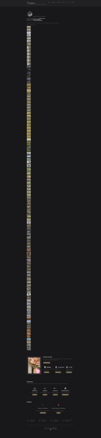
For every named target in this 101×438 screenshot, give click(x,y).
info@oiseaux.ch (67, 421)
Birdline (49, 2)
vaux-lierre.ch (58, 372)
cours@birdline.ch (56, 421)
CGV (53, 427)
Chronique (58, 2)
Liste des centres (46, 362)
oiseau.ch (44, 394)
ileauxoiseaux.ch (65, 394)
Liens (66, 2)
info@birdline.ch (32, 421)
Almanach (53, 2)
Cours (62, 2)
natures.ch (55, 394)
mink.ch (58, 412)
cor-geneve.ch (69, 372)
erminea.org (46, 372)
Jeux (69, 2)
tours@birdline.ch (44, 421)
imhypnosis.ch (43, 412)
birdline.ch (34, 394)
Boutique (72, 2)
